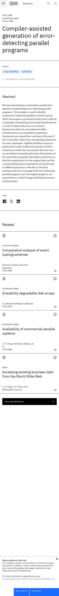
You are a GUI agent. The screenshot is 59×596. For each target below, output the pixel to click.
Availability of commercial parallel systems (28, 331)
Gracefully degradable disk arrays (28, 293)
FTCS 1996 (7, 15)
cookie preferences (11, 579)
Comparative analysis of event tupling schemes (25, 252)
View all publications (14, 401)
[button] (57, 559)
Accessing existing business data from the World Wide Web (27, 374)
